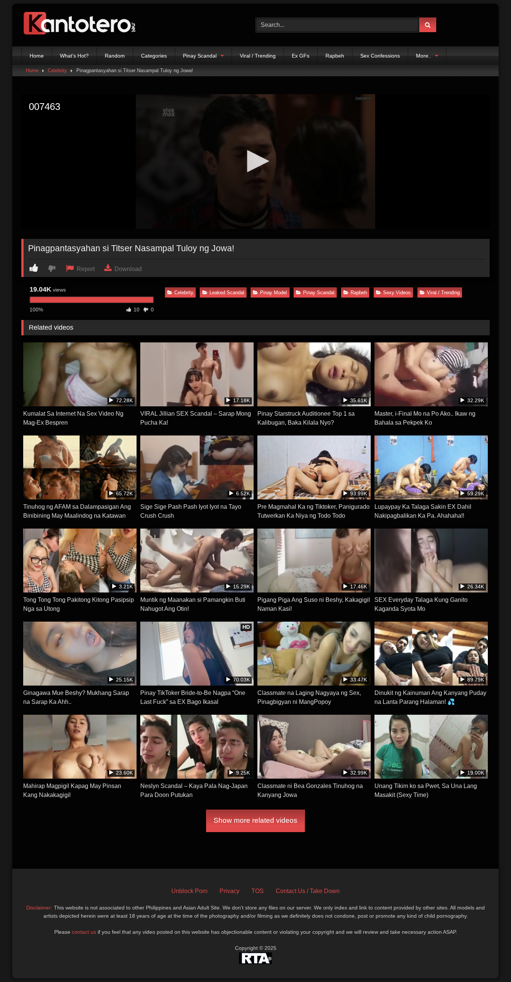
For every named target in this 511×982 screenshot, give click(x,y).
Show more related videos (255, 820)
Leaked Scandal (226, 292)
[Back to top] (488, 959)
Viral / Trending (258, 56)
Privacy (229, 891)
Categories (154, 56)
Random (115, 56)
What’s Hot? (74, 56)
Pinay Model (273, 292)
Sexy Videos (397, 292)
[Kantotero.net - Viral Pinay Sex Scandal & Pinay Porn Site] (81, 25)
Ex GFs (300, 56)
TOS (257, 891)
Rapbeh (334, 56)
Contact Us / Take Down (308, 891)
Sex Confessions (380, 56)
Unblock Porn (189, 891)
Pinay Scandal (200, 56)
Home (37, 56)
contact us (84, 932)
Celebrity (57, 70)
